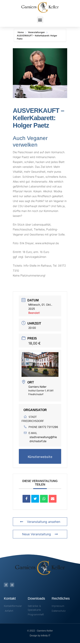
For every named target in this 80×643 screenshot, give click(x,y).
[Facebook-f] (6, 585)
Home (21, 32)
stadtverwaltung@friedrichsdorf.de (43, 439)
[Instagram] (12, 585)
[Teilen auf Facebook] (26, 499)
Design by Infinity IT (40, 635)
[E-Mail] (53, 499)
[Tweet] (35, 499)
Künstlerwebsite (40, 457)
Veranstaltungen (36, 32)
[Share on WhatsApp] (44, 499)
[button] (40, 20)
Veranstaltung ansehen (43, 522)
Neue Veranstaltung (36, 534)
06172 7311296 (48, 427)
